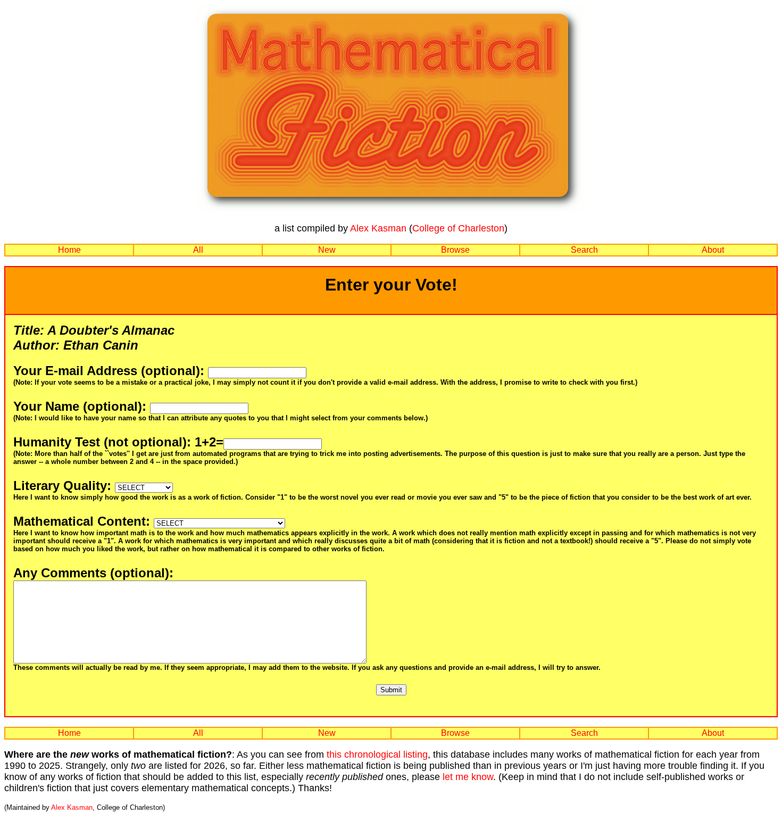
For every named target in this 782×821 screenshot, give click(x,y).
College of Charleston (458, 228)
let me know (468, 777)
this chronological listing (377, 754)
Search (584, 249)
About (713, 249)
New (327, 249)
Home (69, 249)
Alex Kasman (378, 228)
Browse (455, 249)
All (198, 249)
